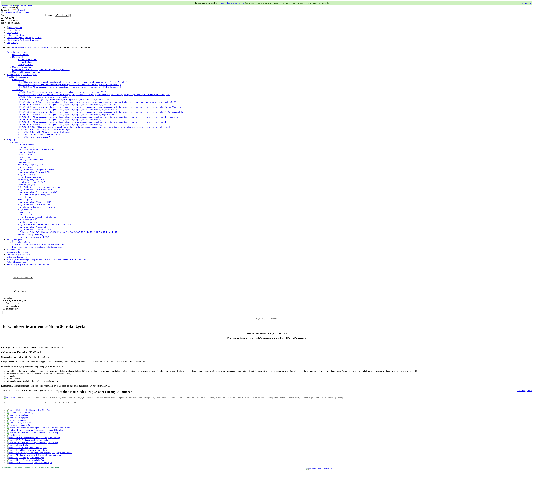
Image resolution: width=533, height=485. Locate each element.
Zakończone (45, 47)
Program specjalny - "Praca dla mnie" (34, 204)
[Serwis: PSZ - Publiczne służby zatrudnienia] (27, 440)
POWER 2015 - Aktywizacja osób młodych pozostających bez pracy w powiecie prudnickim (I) (60, 124)
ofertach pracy (11, 309)
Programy (11, 139)
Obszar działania (25, 62)
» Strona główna (524, 390)
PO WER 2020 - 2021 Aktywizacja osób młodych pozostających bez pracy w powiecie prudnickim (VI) (63, 99)
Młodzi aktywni (25, 199)
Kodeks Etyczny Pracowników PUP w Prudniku (28, 264)
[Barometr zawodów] (16, 420)
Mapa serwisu (18, 467)
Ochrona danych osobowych (19, 254)
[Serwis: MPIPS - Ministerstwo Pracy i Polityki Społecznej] (33, 437)
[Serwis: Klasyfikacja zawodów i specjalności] (27, 450)
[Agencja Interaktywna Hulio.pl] (320, 469)
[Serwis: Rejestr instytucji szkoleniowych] (25, 457)
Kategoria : (50, 15)
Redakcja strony (44, 467)
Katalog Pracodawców (17, 262)
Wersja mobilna (55, 467)
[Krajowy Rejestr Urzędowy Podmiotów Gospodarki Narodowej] (36, 430)
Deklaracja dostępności (17, 257)
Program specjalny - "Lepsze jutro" (33, 227)
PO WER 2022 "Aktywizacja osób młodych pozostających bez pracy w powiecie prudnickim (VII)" (62, 92)
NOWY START (25, 154)
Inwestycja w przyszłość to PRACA (34, 237)
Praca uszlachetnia (26, 144)
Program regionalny (26, 152)
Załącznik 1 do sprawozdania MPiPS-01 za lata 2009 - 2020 (38, 244)
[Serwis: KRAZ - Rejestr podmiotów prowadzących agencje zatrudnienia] (39, 452)
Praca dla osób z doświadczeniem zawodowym (38, 207)
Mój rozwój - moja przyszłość (31, 164)
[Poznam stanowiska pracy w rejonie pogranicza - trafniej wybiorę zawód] (40, 427)
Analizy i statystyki (15, 239)
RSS (36, 467)
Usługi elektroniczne (16, 35)
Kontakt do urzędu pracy (17, 52)
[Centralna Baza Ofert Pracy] (20, 412)
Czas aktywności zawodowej (30, 159)
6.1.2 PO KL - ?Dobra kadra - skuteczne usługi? (39, 134)
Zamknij (526, 3)
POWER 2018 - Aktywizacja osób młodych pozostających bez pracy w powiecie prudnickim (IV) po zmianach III (68, 109)
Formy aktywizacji (15, 30)
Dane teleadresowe (20, 54)
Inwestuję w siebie (26, 147)
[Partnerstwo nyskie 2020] (19, 422)
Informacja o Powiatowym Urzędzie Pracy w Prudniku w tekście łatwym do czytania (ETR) (47, 259)
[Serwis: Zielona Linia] (17, 445)
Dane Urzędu (18, 57)
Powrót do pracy (25, 197)
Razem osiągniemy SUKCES (31, 179)
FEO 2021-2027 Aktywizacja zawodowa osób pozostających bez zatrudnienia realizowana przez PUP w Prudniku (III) (70, 87)
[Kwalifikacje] (13, 435)
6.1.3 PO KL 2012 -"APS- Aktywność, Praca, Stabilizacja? (44, 132)
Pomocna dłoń (24, 157)
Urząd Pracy (12, 42)
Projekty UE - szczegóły (17, 77)
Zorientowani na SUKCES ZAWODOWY (37, 149)
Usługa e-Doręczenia (21, 67)
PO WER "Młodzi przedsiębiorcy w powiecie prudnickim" (44, 97)
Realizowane (18, 79)
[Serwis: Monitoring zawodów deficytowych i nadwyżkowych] (35, 455)
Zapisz (266, 316)
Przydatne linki (13, 249)
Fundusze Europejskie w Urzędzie (22, 74)
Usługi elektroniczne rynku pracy (26, 72)
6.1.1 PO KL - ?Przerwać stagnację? (34, 137)
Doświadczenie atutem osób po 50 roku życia (38, 217)
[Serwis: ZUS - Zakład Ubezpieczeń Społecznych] (29, 462)
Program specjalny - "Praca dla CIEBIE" (36, 189)
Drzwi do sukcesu (26, 214)
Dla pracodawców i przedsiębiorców (23, 40)
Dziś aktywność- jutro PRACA (31, 182)
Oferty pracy (12, 32)
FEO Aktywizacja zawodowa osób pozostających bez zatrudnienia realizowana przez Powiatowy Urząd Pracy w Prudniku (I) (73, 82)
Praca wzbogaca (25, 167)
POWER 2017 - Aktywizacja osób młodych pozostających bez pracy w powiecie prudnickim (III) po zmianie (66, 114)
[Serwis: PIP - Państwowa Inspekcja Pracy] (26, 460)
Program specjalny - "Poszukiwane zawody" (37, 192)
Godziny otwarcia (25, 64)
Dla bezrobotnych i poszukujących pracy (24, 37)
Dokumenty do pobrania (17, 252)
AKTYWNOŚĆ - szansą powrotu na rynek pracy (39, 187)
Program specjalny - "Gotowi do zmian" (35, 229)
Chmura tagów (28, 467)
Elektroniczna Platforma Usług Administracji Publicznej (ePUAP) (41, 69)
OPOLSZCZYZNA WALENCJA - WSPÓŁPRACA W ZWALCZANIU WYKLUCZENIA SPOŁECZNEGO (67, 232)
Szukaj (4, 15)
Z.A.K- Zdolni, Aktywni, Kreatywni (34, 194)
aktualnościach (12, 306)
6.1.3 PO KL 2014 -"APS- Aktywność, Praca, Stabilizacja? (44, 129)
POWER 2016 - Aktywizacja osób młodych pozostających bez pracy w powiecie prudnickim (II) (60, 119)
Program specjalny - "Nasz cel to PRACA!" (37, 202)
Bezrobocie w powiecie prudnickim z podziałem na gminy (37, 247)
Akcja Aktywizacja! (26, 209)
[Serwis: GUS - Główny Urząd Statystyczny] (27, 447)
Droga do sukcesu (26, 212)
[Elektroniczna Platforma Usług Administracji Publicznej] (32, 432)
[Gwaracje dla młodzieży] (18, 425)
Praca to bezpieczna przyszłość (31, 222)
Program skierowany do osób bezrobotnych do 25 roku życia (44, 224)
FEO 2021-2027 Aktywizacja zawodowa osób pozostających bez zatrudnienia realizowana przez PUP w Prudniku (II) (69, 84)
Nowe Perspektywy (26, 184)
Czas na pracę (24, 162)
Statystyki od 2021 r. (21, 242)
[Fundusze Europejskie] (17, 415)
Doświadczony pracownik (29, 177)
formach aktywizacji (14, 303)
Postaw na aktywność (27, 219)
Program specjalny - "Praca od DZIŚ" (34, 172)
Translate (22, 10)
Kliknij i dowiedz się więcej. (231, 3)
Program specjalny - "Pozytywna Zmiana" (36, 169)
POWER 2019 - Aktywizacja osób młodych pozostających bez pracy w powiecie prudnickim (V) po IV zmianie (67, 104)
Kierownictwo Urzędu (27, 59)
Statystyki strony (7, 467)
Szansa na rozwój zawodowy (30, 234)
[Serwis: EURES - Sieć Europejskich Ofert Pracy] (29, 410)
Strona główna (18, 47)
